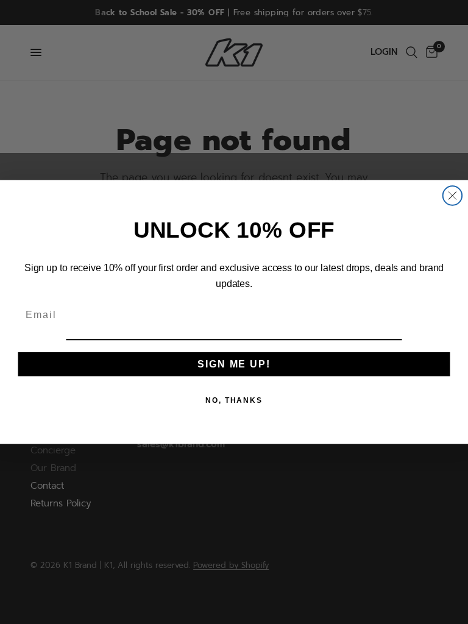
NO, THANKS (234, 399)
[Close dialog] (453, 195)
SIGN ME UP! (233, 363)
